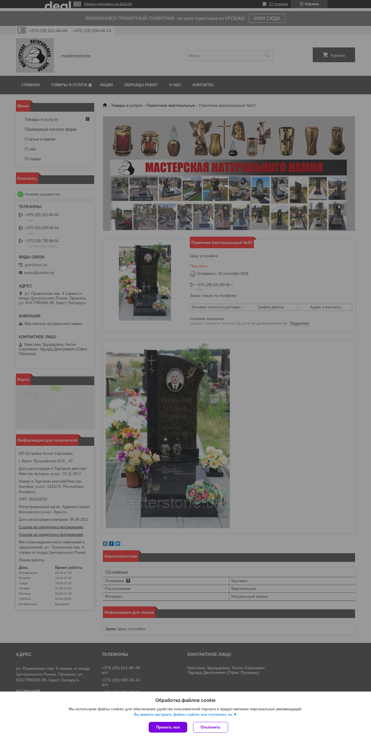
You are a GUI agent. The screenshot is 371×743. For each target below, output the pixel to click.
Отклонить (211, 727)
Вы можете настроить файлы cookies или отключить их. (183, 714)
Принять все (168, 727)
